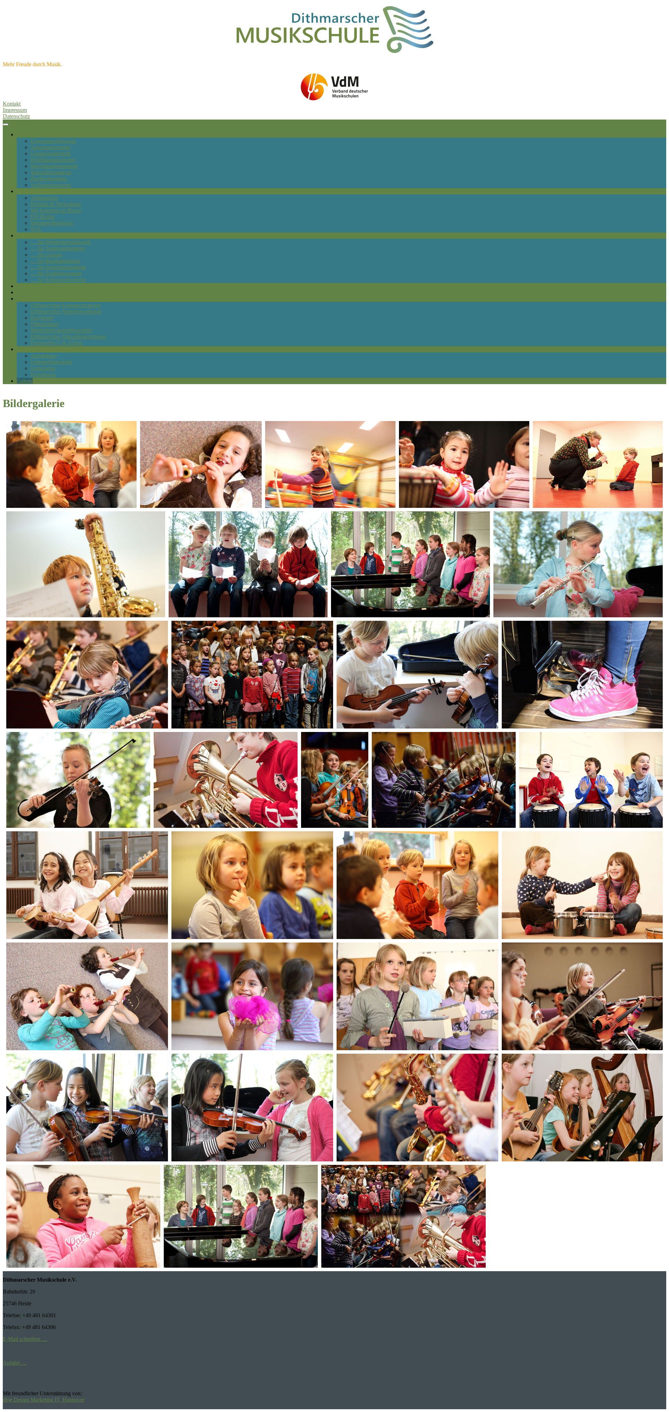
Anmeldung (30, 349)
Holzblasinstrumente (53, 160)
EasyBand (42, 318)
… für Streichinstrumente (58, 267)
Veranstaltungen (34, 286)
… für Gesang (46, 255)
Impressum (15, 110)
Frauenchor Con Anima (57, 343)
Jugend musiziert (35, 292)
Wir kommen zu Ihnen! (56, 210)
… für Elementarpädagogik (61, 242)
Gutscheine (43, 368)
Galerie (25, 381)
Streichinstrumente (51, 172)
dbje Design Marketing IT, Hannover (43, 1400)
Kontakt (12, 104)
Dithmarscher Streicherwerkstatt (66, 311)
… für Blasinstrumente (55, 261)
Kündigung (43, 374)
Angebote (27, 134)
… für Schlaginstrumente (58, 280)
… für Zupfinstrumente (56, 273)
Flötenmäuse (45, 324)
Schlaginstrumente (51, 185)
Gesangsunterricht (50, 154)
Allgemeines (44, 198)
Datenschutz (16, 116)
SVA (36, 229)
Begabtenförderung (52, 223)
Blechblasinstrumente (54, 166)
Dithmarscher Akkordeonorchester (68, 336)
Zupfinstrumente (49, 179)
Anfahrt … (15, 1363)
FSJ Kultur (43, 217)
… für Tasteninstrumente (58, 248)
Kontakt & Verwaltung (56, 204)
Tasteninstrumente (50, 147)
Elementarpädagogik (53, 141)
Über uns (27, 191)
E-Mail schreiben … (25, 1339)
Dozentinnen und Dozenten (47, 235)
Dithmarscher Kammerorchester (66, 305)
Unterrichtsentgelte (51, 362)
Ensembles (28, 299)
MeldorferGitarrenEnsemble (61, 330)
